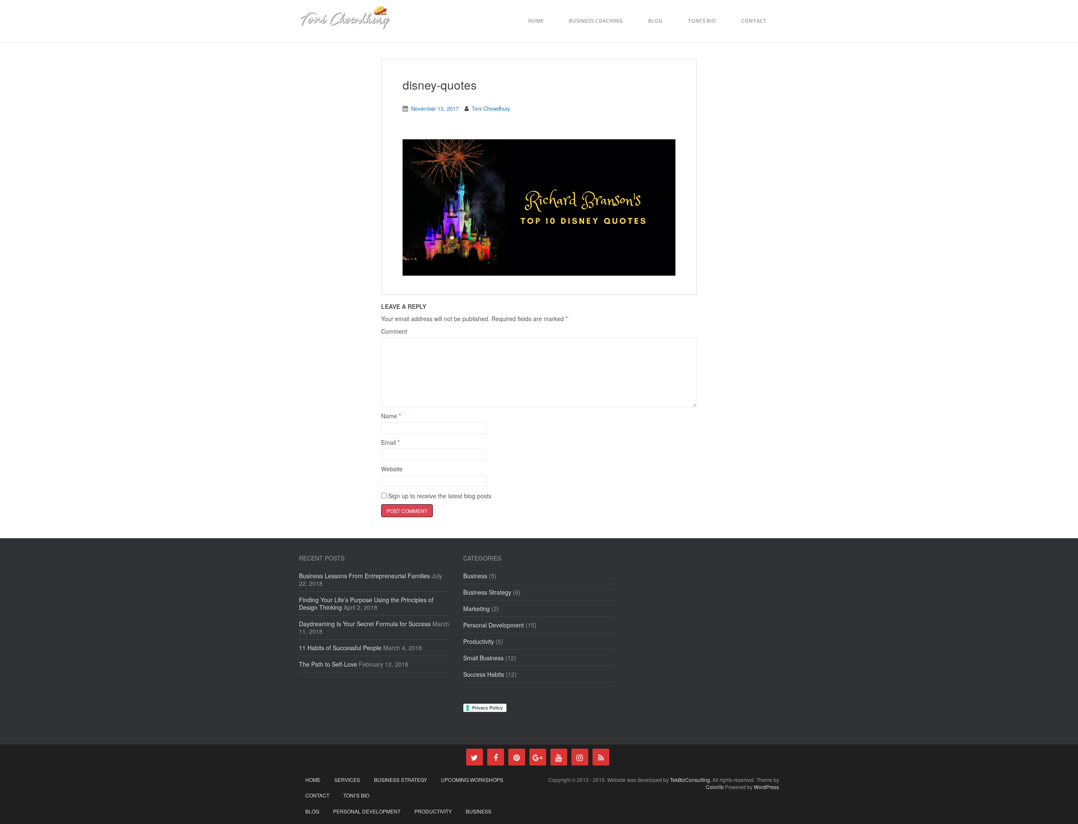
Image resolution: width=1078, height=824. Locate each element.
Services (347, 779)
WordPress (766, 786)
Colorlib (715, 786)
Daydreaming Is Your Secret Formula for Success (365, 623)
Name (391, 416)
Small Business (483, 658)
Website (392, 469)
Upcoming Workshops (472, 779)
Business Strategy (487, 592)
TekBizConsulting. (691, 779)
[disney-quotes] (539, 206)
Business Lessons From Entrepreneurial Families (364, 575)
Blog (655, 20)
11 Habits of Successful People (340, 647)
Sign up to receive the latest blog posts (439, 496)
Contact (753, 20)
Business (475, 575)
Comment (394, 331)
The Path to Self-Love (328, 664)
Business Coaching (596, 20)
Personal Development (493, 625)
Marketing (476, 608)
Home (536, 20)
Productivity (478, 641)
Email (390, 442)
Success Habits (483, 674)
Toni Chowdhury (491, 108)
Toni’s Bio (702, 20)
